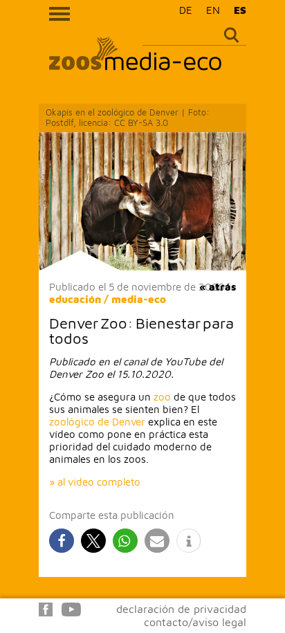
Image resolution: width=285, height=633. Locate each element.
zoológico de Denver (97, 422)
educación (75, 299)
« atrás (217, 287)
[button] (61, 541)
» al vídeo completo (94, 482)
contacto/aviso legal (195, 622)
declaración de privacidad (181, 609)
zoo (162, 397)
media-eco (138, 299)
